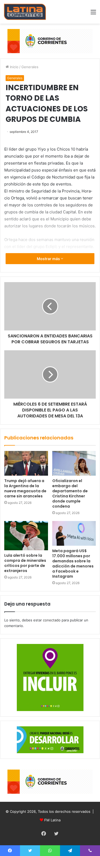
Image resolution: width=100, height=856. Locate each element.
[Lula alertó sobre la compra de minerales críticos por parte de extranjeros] (26, 535)
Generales (29, 67)
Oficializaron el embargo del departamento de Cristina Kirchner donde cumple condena (70, 493)
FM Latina (52, 820)
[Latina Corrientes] (25, 12)
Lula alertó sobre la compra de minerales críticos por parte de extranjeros (25, 563)
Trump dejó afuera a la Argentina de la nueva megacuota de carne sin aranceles (25, 488)
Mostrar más (49, 258)
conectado (52, 620)
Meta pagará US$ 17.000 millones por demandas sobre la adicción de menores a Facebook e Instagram (73, 563)
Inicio (13, 67)
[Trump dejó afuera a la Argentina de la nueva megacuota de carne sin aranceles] (26, 463)
